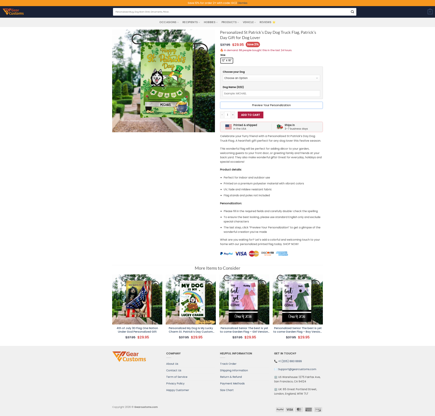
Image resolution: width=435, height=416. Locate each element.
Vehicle (248, 22)
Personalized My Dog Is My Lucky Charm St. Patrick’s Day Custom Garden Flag (191, 330)
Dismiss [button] (242, 3)
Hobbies (209, 22)
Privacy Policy (175, 383)
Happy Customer (177, 390)
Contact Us (173, 370)
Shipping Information (234, 370)
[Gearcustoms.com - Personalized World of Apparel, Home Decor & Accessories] (13, 12)
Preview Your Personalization (271, 105)
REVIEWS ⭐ (268, 22)
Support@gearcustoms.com (297, 369)
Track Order (228, 364)
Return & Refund (231, 377)
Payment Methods (232, 383)
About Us (172, 364)
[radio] (227, 60)
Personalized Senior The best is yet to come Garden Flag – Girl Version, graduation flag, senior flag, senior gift (244, 330)
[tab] (271, 72)
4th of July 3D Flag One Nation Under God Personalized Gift (137, 330)
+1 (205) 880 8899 (290, 361)
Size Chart (227, 390)
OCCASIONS (168, 22)
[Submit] (352, 12)
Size (222, 55)
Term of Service (176, 377)
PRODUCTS (229, 22)
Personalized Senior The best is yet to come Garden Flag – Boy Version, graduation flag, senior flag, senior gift (298, 330)
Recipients (190, 22)
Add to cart (250, 115)
